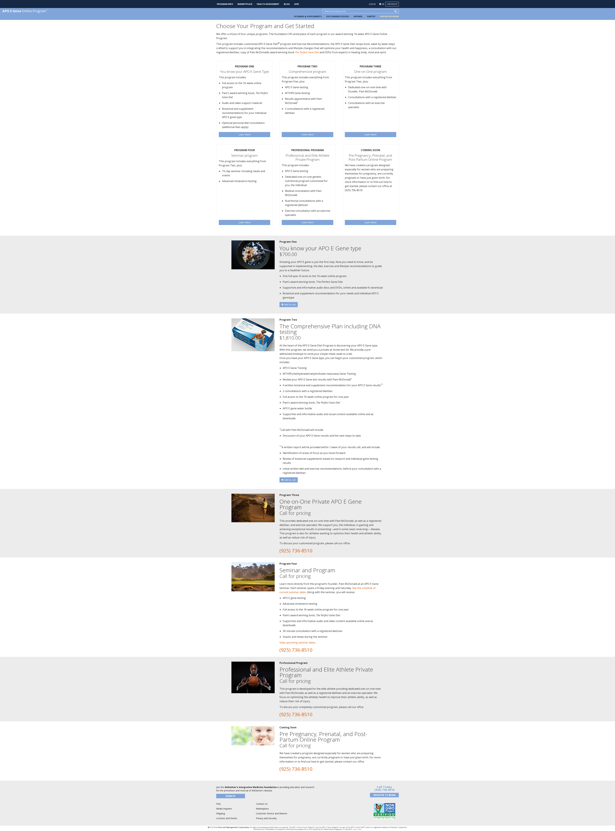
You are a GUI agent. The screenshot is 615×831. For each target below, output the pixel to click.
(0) (383, 4)
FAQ (218, 803)
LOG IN (372, 4)
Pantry (371, 16)
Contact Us (261, 803)
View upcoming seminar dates (297, 642)
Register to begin (384, 795)
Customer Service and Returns (271, 813)
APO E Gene (24, 11)
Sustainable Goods (337, 16)
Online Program (389, 16)
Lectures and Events (226, 818)
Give (296, 4)
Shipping (220, 813)
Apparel (358, 16)
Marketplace (245, 4)
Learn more (357, 829)
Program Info (225, 4)
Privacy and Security (266, 818)
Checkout (392, 4)
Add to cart (290, 304)
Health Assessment (268, 4)
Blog (287, 4)
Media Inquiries (224, 808)
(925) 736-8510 (295, 551)
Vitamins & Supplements (308, 16)
